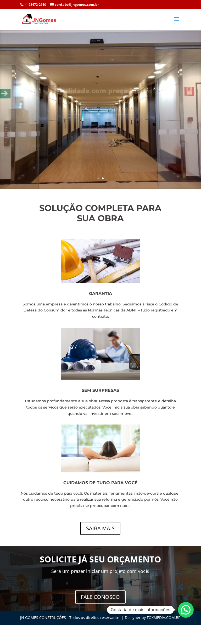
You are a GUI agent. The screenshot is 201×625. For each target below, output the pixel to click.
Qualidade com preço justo (100, 85)
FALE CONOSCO (100, 596)
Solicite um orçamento (100, 103)
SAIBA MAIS (100, 528)
